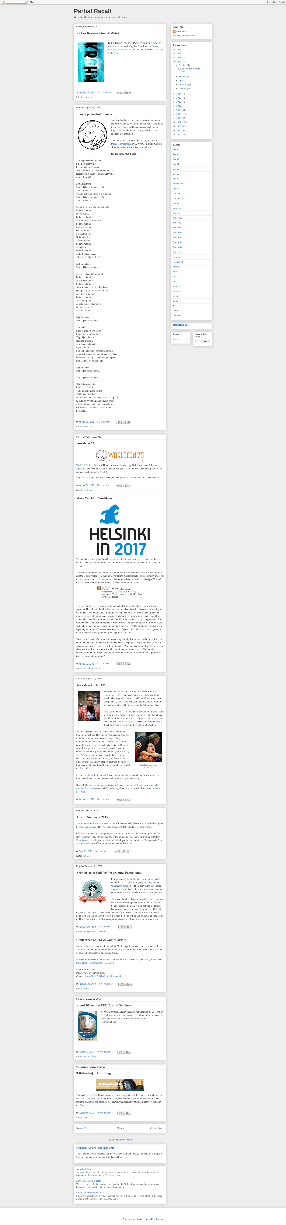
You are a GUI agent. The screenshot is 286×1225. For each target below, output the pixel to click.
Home (120, 1128)
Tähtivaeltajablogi (94, 1098)
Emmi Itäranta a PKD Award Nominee (103, 1005)
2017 (179, 53)
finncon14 (177, 247)
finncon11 (177, 232)
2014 (179, 94)
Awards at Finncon (85, 1169)
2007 (179, 122)
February (183, 84)
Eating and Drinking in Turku (90, 1192)
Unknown (181, 31)
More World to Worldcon (94, 498)
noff (175, 271)
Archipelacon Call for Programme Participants (109, 872)
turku (86, 988)
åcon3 (176, 159)
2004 (179, 134)
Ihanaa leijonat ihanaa (121, 143)
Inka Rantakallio (114, 976)
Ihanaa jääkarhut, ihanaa (94, 113)
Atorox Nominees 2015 (92, 816)
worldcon (88, 426)
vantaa (176, 310)
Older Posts (157, 1128)
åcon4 (176, 164)
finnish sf (88, 97)
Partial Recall (92, 11)
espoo (176, 203)
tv (174, 306)
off (174, 276)
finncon (176, 213)
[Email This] (118, 92)
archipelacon (90, 931)
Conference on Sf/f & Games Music (101, 939)
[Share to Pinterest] (129, 92)
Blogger (159, 1218)
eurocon (177, 208)
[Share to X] (124, 92)
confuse (177, 193)
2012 (179, 102)
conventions (102, 931)
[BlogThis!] (121, 92)
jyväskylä (177, 267)
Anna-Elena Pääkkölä (95, 976)
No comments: (105, 92)
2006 (179, 126)
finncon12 (177, 237)
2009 (179, 114)
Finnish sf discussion (86, 788)
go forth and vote (99, 774)
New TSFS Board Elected (88, 1180)
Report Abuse (181, 325)
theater (176, 296)
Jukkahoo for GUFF (90, 684)
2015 (179, 62)
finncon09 (177, 223)
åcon (175, 149)
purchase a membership (131, 477)
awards (87, 855)
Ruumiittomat (82, 840)
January (183, 88)
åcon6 (176, 174)
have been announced (86, 826)
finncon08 (177, 218)
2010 (179, 110)
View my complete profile (185, 35)
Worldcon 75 (85, 443)
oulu (175, 281)
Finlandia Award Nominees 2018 (95, 1148)
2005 (179, 130)
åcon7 (176, 178)
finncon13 (177, 242)
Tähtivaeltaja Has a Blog (93, 1073)
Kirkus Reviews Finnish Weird (97, 33)
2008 (179, 118)
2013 (179, 98)
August (182, 76)
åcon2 (176, 154)
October (183, 65)
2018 (179, 49)
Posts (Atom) (126, 1139)
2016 (179, 57)
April (181, 80)
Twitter (154, 788)
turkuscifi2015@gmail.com (89, 962)
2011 (178, 106)
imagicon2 (178, 262)
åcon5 (176, 169)
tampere (177, 291)
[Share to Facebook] (126, 92)
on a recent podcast (98, 784)
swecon (176, 286)
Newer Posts (83, 1128)
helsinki (87, 668)
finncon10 (177, 227)
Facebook (80, 791)
